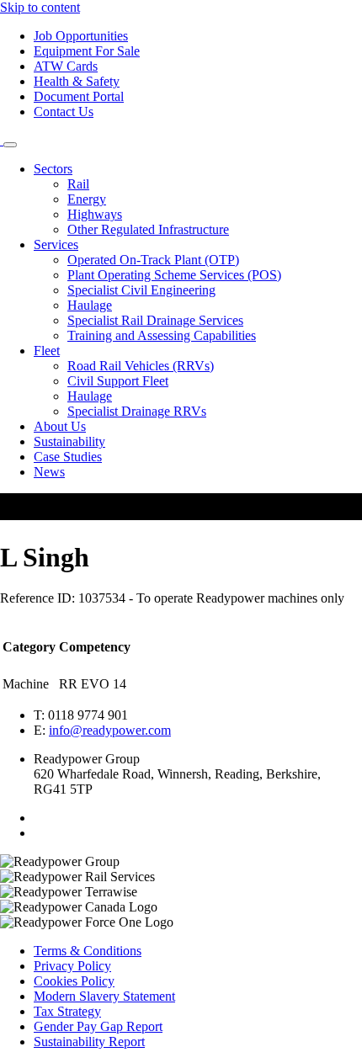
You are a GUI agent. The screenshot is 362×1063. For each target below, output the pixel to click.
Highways (94, 214)
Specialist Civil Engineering (141, 290)
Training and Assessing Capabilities (161, 335)
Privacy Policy (72, 966)
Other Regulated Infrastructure (148, 229)
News (49, 472)
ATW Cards (66, 66)
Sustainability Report (89, 1041)
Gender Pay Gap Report (98, 1026)
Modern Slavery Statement (104, 996)
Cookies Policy (74, 981)
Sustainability (69, 441)
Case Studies (68, 456)
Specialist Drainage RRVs (136, 411)
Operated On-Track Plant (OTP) (153, 259)
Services (56, 244)
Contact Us (63, 111)
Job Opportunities (81, 36)
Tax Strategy (67, 1011)
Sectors (53, 169)
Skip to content (40, 7)
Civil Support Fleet (117, 381)
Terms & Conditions (87, 950)
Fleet (47, 350)
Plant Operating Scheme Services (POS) (174, 275)
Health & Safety (77, 81)
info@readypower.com (110, 730)
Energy (86, 199)
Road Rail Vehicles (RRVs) (140, 366)
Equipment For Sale (87, 51)
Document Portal (79, 96)
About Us (60, 426)
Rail (78, 184)
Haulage (89, 305)
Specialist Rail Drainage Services (155, 320)
